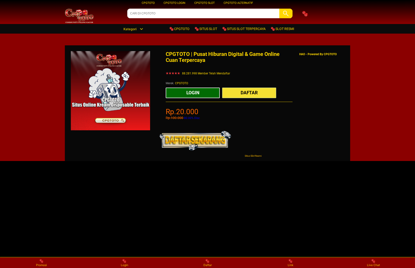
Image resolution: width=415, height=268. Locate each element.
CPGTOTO (148, 3)
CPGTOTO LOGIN (174, 3)
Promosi (41, 265)
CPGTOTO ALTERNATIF (238, 3)
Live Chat (373, 265)
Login (124, 265)
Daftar (207, 265)
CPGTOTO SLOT (204, 3)
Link (290, 265)
